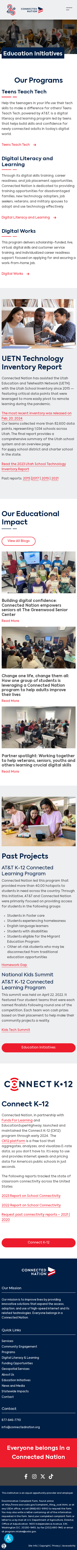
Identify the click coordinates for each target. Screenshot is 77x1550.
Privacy (56, 1546)
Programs (8, 1352)
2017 (35, 478)
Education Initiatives (49, 1047)
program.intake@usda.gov (20, 1531)
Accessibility (69, 1546)
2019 (45, 478)
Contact (8, 1397)
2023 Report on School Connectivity (31, 1196)
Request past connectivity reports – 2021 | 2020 (36, 1217)
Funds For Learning (17, 1120)
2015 (26, 478)
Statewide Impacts (15, 1391)
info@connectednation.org (21, 1427)
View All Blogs (19, 541)
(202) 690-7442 (54, 1527)
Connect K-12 (49, 1242)
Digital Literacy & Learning (20, 1358)
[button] (8, 1538)
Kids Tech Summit (16, 1030)
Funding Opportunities (17, 1363)
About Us (8, 1375)
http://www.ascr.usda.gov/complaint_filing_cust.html (36, 1505)
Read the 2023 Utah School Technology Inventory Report (34, 467)
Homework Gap (15, 965)
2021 (55, 478)
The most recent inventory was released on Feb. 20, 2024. (37, 416)
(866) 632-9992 (38, 1509)
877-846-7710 (11, 1420)
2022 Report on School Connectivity (31, 1205)
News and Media (13, 1386)
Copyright (44, 1546)
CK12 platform (13, 1141)
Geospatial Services (16, 1369)
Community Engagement (19, 1347)
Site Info (32, 1546)
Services (7, 1341)
